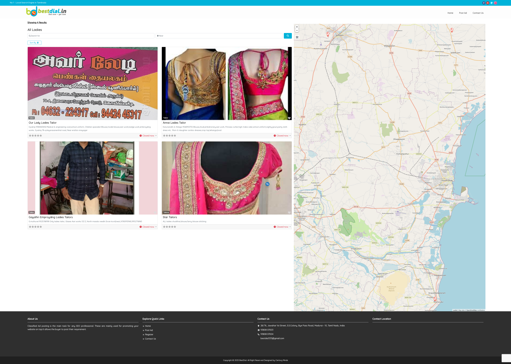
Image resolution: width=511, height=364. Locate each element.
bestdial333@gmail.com (272, 338)
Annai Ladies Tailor (174, 122)
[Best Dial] (46, 11)
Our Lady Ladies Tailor (43, 122)
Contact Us (478, 13)
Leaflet (455, 310)
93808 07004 (267, 334)
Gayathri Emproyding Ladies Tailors (51, 217)
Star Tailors (170, 217)
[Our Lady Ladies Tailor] (327, 34)
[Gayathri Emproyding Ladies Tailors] (434, 299)
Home (450, 13)
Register (149, 334)
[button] (147, 135)
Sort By (33, 43)
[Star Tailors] (451, 30)
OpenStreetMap (471, 310)
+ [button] (297, 26)
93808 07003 (267, 329)
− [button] (297, 30)
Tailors (166, 212)
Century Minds (282, 360)
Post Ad (463, 13)
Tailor (31, 118)
